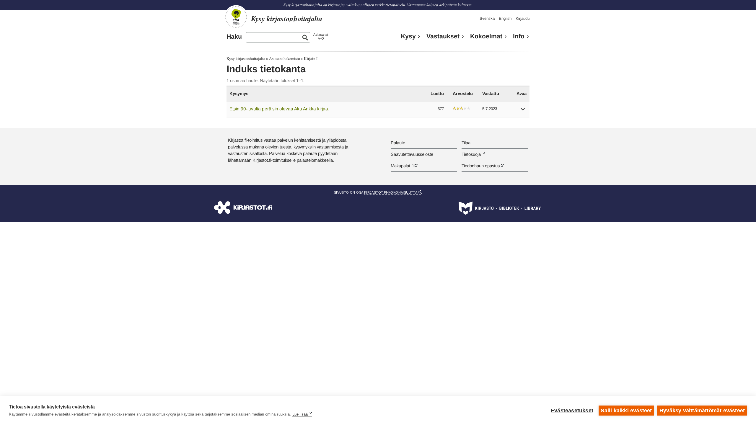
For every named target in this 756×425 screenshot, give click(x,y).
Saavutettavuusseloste (412, 154)
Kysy (408, 36)
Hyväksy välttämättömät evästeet (702, 410)
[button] (523, 111)
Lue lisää (300, 414)
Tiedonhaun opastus (481, 165)
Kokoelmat (486, 36)
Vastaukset (443, 36)
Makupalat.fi (402, 165)
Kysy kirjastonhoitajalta (246, 58)
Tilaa (466, 142)
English (505, 18)
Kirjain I (310, 58)
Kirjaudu (522, 18)
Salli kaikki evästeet (626, 410)
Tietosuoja (471, 154)
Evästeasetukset (572, 410)
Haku (234, 36)
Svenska (487, 18)
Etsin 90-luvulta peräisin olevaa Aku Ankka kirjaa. (279, 108)
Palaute (398, 142)
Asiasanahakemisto (284, 58)
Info (518, 36)
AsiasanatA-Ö (320, 36)
